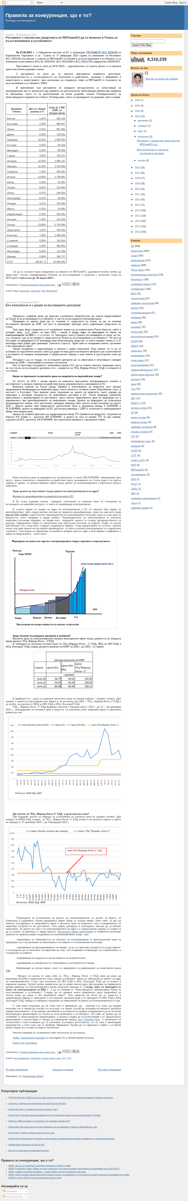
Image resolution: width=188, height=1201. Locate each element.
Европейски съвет (141, 441)
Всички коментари (14, 1197)
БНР (27, 332)
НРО (133, 465)
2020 (138, 178)
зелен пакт (35, 291)
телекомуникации (140, 312)
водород (135, 379)
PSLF (134, 484)
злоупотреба (138, 298)
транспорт (136, 350)
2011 (138, 226)
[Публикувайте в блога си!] (67, 284)
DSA (133, 479)
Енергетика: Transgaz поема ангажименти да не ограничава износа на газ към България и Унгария (54, 1115)
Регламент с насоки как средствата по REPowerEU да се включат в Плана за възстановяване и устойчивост (62, 39)
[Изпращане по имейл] (64, 284)
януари (142, 160)
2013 (138, 215)
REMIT (134, 346)
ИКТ (133, 398)
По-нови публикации (17, 1069)
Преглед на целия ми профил (161, 78)
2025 (138, 105)
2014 (138, 210)
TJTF (68, 1058)
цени (58, 1058)
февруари (143, 136)
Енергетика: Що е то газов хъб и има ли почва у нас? (33, 1109)
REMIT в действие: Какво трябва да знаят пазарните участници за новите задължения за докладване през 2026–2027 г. (64, 1169)
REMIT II (136, 403)
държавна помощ (140, 284)
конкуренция (138, 260)
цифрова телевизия (142, 427)
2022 (138, 167)
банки (134, 322)
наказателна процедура (144, 393)
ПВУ (43, 291)
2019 (138, 183)
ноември (143, 125)
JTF (63, 1058)
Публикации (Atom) (32, 1076)
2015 (138, 205)
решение (135, 446)
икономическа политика (144, 274)
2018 (138, 189)
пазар (134, 255)
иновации (136, 317)
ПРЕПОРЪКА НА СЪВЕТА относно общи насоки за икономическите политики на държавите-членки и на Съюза (60, 1097)
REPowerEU (51, 291)
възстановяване (21, 1058)
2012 (138, 221)
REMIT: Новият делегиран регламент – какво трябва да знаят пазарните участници (47, 1172)
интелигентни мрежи (142, 336)
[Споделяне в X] (71, 284)
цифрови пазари (140, 508)
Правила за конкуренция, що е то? (49, 15)
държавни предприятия (144, 498)
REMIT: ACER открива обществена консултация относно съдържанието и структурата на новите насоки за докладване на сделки (68, 1175)
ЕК (132, 246)
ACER (134, 341)
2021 (138, 173)
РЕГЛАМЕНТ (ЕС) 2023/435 (102, 52)
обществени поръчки (142, 374)
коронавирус (138, 355)
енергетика (24, 291)
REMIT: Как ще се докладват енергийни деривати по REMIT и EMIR (39, 1166)
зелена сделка (48, 1058)
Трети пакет (137, 270)
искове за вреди (140, 431)
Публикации (11, 1191)
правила (135, 265)
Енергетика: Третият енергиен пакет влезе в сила (31, 1133)
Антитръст (136, 279)
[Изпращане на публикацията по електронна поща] (59, 285)
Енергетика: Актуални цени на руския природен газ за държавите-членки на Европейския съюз (52, 1127)
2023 (138, 116)
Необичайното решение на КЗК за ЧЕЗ (26, 1145)
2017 (138, 194)
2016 (138, 199)
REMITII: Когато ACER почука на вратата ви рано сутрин (34, 1178)
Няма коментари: (47, 285)
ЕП (132, 412)
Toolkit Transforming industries (29, 1037)
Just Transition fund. (89, 1019)
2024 (138, 111)
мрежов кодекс (139, 422)
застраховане (138, 474)
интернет (136, 327)
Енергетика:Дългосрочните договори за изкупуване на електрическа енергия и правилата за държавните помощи (61, 1138)
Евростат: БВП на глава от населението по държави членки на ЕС (39, 1121)
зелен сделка (138, 417)
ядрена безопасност (142, 369)
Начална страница (63, 1069)
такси (134, 503)
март (141, 131)
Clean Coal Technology (25, 1043)
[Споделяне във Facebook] (74, 284)
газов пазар (137, 360)
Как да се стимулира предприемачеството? (28, 1150)
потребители (138, 289)
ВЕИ (16, 291)
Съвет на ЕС (138, 460)
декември (143, 120)
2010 (138, 231)
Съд (133, 389)
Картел (135, 308)
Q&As (134, 488)
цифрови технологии (142, 303)
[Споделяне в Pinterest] (78, 284)
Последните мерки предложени (75, 931)
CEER (134, 450)
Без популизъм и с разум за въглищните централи (43, 305)
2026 (138, 100)
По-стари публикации (109, 1069)
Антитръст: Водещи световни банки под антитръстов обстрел (37, 1103)
